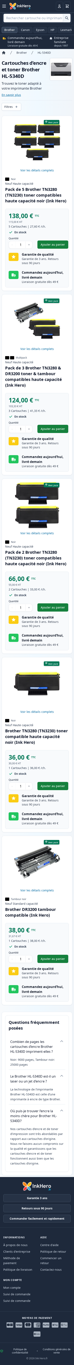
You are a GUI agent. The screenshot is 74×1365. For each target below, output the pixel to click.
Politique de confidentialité (20, 1351)
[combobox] (37, 18)
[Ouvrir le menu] (4, 6)
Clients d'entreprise (16, 1251)
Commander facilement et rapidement (37, 1218)
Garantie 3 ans (37, 1198)
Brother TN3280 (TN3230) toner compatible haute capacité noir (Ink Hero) (36, 736)
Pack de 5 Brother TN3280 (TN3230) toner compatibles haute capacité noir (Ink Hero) (35, 195)
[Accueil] (4, 53)
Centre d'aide (49, 1245)
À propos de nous (15, 1245)
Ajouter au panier (54, 245)
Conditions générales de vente (57, 1351)
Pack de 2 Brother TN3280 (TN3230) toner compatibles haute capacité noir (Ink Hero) (35, 557)
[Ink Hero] (20, 6)
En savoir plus (11, 95)
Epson (40, 30)
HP (52, 30)
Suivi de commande (16, 1294)
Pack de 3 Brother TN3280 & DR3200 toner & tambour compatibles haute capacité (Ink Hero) (33, 376)
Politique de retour (53, 1251)
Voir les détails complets (37, 170)
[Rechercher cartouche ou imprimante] (67, 18)
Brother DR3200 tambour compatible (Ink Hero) (30, 912)
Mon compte (12, 1288)
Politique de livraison (17, 1270)
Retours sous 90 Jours (37, 1208)
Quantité (13, 238)
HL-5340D (44, 53)
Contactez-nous (51, 1270)
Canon (25, 30)
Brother (9, 30)
